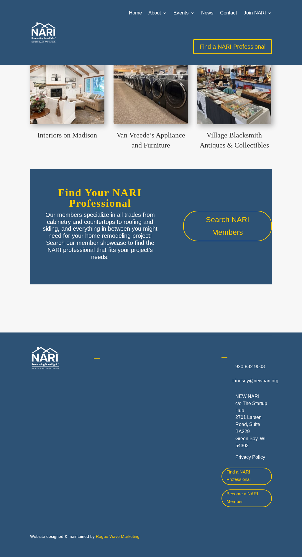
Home (135, 13)
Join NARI (255, 13)
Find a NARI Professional (238, 475)
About (154, 13)
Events (181, 13)
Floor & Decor (108, 469)
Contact (228, 13)
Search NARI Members (227, 225)
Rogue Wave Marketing (117, 536)
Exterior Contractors (178, 455)
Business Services (113, 434)
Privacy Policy (250, 457)
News (207, 13)
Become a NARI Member (242, 497)
